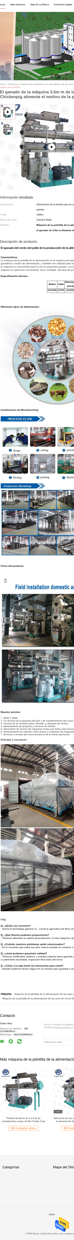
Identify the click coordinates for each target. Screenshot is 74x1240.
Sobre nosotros (17, 4)
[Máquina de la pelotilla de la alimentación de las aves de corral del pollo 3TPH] (23, 1091)
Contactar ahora (25, 1128)
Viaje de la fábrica (39, 4)
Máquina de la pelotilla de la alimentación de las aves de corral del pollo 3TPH (24, 1120)
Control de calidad (63, 4)
